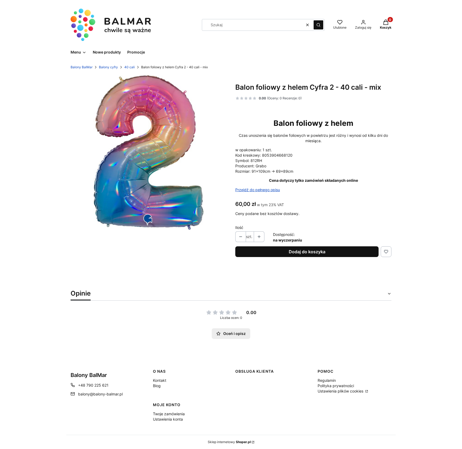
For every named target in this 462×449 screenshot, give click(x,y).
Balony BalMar (82, 67)
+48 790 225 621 (93, 385)
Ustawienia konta (168, 419)
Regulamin (327, 380)
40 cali (129, 67)
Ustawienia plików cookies (341, 391)
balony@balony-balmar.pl (100, 394)
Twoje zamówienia (169, 414)
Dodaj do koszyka (307, 251)
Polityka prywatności (336, 385)
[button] (318, 24)
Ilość (239, 227)
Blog (157, 385)
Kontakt (159, 380)
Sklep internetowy (229, 442)
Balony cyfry (108, 67)
